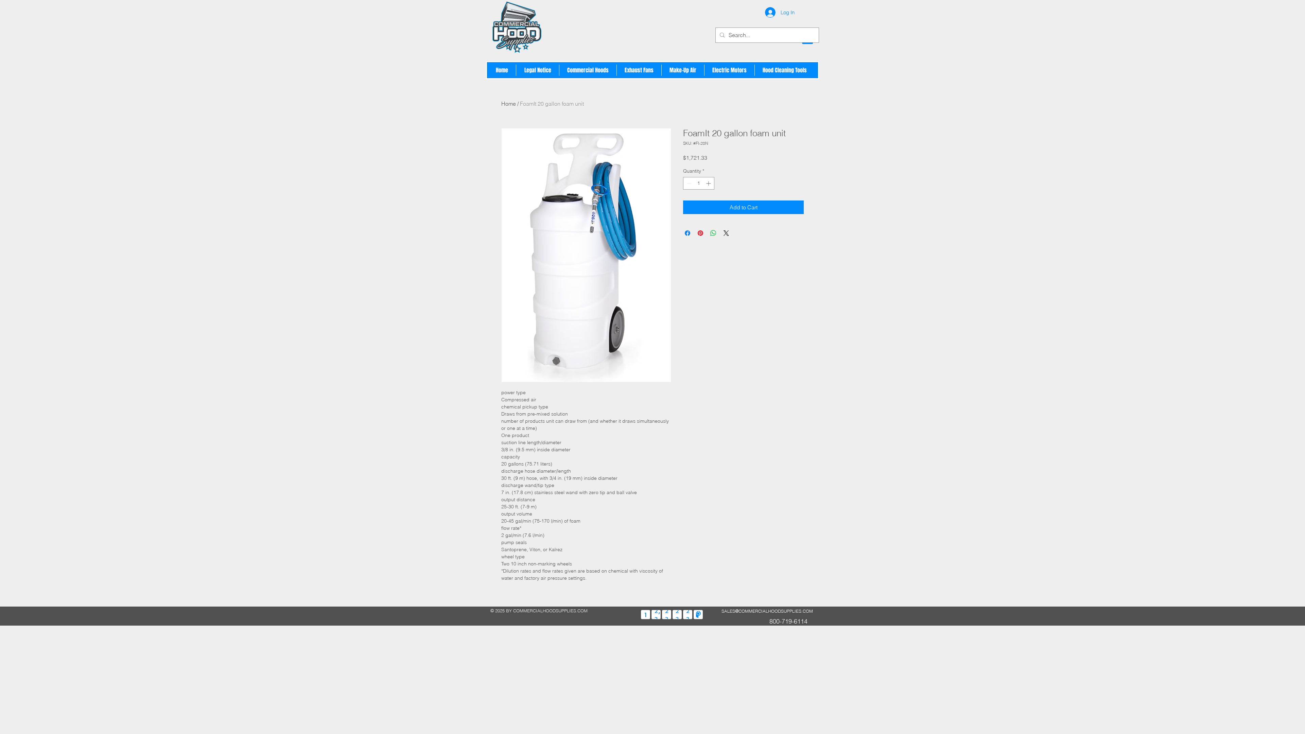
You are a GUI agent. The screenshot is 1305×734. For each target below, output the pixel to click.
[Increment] (709, 183)
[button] (587, 70)
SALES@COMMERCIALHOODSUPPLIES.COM (767, 611)
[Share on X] (726, 233)
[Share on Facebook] (687, 233)
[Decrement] (688, 183)
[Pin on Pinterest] (700, 233)
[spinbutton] (699, 183)
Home (508, 103)
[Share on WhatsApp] (713, 233)
